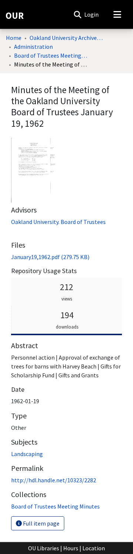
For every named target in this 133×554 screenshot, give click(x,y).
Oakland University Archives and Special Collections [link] (66, 37)
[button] (77, 14)
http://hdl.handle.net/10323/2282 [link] (53, 480)
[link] (50, 257)
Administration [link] (33, 46)
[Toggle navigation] (117, 14)
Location (93, 548)
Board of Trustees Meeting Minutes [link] (51, 55)
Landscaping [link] (27, 454)
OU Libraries (43, 548)
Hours (70, 548)
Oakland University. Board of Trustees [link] (58, 221)
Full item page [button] (40, 523)
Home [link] (13, 37)
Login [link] (91, 14)
